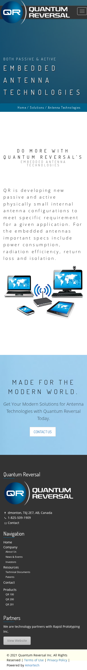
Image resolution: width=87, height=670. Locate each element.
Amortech (32, 665)
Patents (10, 577)
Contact (13, 523)
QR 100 (10, 594)
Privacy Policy (57, 660)
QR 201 (10, 604)
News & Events (14, 556)
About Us (11, 551)
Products (10, 589)
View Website (17, 640)
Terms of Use (34, 660)
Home (22, 107)
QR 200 (10, 599)
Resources (11, 567)
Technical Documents (18, 572)
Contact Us (43, 431)
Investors (11, 562)
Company (10, 547)
